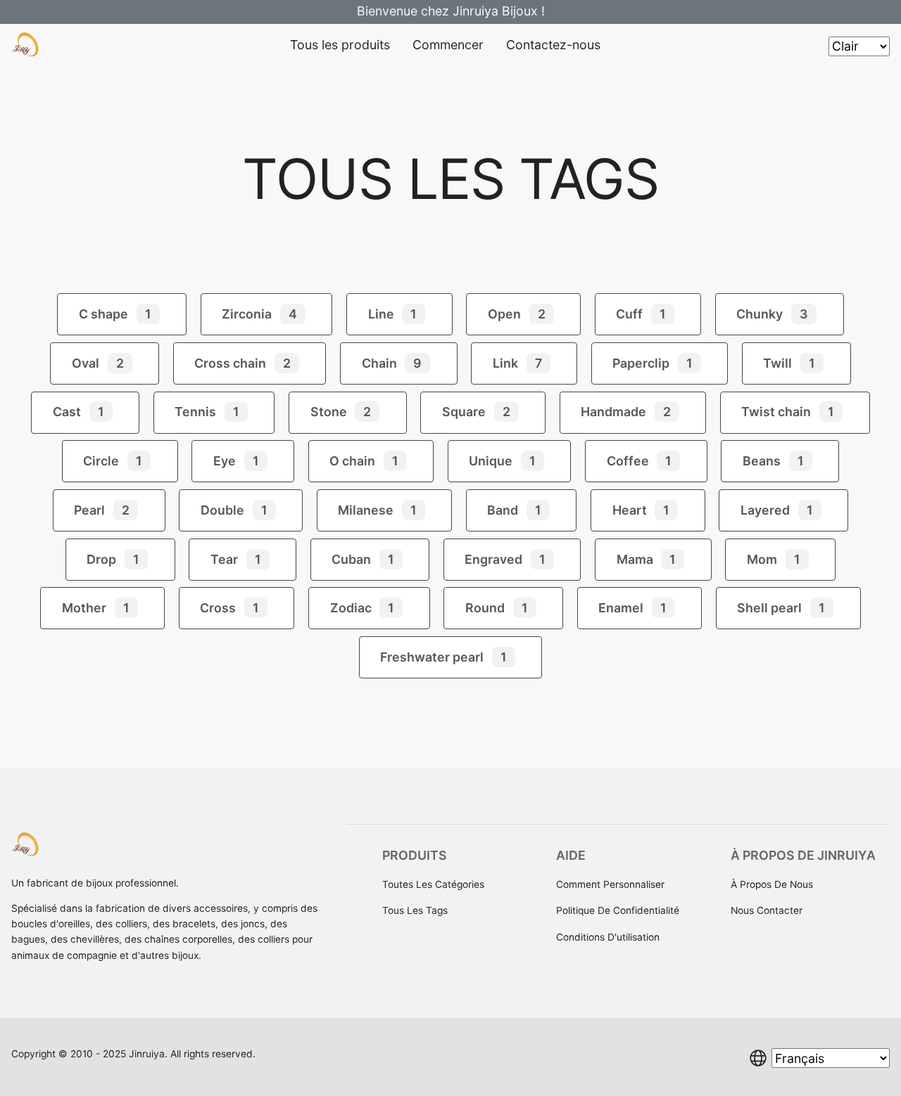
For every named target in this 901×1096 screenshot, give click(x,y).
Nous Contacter (766, 910)
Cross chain (242, 363)
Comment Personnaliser (610, 884)
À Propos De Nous (772, 884)
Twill (789, 363)
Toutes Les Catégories (433, 884)
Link (517, 363)
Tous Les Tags (415, 910)
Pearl (102, 510)
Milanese (377, 510)
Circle (112, 460)
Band (514, 510)
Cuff (641, 314)
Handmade (626, 411)
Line (392, 314)
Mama (646, 559)
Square (476, 411)
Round (496, 607)
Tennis (207, 411)
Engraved (505, 559)
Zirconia (259, 314)
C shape (115, 314)
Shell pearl (781, 607)
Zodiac (362, 607)
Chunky (772, 314)
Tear (235, 559)
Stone (341, 411)
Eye (236, 460)
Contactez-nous (553, 44)
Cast (78, 411)
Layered (777, 510)
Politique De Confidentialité (617, 910)
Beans (773, 460)
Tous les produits (340, 44)
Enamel (632, 607)
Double (234, 510)
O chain (363, 460)
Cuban (363, 559)
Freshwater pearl (443, 657)
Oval (98, 363)
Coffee (639, 460)
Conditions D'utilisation (608, 937)
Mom (773, 559)
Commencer (448, 44)
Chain (392, 363)
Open (517, 314)
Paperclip (652, 363)
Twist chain (787, 411)
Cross (229, 607)
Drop (113, 559)
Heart (641, 510)
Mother (96, 607)
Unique (502, 460)
